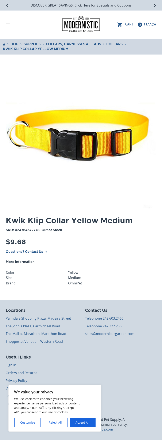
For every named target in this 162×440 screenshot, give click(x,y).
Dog (14, 44)
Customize (27, 422)
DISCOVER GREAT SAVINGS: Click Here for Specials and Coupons (81, 5)
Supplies (32, 44)
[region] (54, 408)
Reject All (55, 422)
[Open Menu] (8, 25)
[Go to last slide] (7, 5)
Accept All (82, 422)
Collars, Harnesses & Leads (73, 44)
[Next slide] (154, 5)
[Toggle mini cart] (125, 25)
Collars (114, 44)
